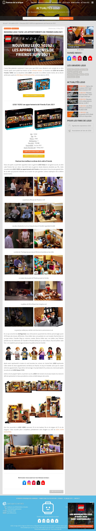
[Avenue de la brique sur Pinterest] (80, 60)
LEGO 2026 (66, 2)
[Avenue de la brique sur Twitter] (38, 483)
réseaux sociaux (37, 70)
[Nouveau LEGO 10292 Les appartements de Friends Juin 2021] (19, 196)
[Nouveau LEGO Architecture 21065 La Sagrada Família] (80, 37)
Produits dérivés (44, 2)
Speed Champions (73, 74)
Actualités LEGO (13, 23)
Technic (77, 70)
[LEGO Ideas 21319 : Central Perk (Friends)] (25, 92)
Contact (77, 498)
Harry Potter (84, 70)
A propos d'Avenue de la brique (27, 498)
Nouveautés (56, 2)
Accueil (5, 23)
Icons (77, 77)
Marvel (82, 74)
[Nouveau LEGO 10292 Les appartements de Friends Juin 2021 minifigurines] (33, 353)
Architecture (71, 77)
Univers (34, 2)
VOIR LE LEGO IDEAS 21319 (34, 95)
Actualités (85, 2)
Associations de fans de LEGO (81, 130)
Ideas (86, 74)
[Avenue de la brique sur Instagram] (74, 60)
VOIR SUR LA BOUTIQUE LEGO (34, 151)
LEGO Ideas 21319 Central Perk (25, 75)
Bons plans (75, 2)
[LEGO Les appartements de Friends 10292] (19, 130)
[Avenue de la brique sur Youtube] (90, 60)
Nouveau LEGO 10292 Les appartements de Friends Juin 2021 (38, 23)
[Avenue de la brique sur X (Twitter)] (85, 60)
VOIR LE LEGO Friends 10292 (34, 156)
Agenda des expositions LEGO (81, 126)
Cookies (60, 498)
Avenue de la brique (13, 2)
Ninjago (70, 72)
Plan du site (68, 498)
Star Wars (70, 70)
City (80, 72)
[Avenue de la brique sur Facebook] (69, 60)
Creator (76, 72)
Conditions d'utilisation (47, 498)
